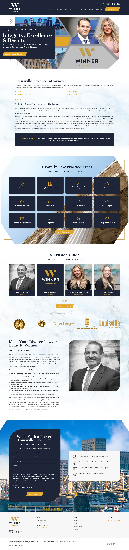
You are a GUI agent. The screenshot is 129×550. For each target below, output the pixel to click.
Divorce (19, 92)
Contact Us (77, 529)
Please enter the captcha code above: (22, 487)
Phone (14, 457)
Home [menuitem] (51, 9)
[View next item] (66, 301)
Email (36, 457)
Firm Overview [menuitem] (69, 9)
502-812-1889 (113, 4)
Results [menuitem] (91, 9)
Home (75, 520)
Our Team (76, 523)
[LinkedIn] (108, 520)
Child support (73, 94)
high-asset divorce (53, 119)
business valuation (63, 121)
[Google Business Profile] (119, 520)
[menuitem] (11, 547)
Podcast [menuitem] (99, 9)
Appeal (19, 100)
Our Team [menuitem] (59, 9)
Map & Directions (42, 527)
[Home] (15, 7)
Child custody (73, 92)
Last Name (37, 452)
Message (15, 465)
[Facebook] (115, 520)
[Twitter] (112, 520)
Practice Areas (78, 526)
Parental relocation (22, 97)
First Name (15, 452)
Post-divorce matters (75, 97)
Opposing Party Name (18, 461)
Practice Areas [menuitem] (81, 9)
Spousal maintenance (23, 94)
